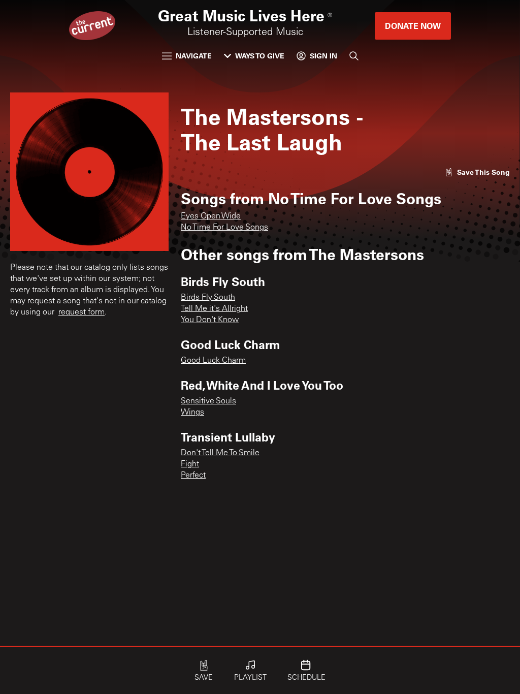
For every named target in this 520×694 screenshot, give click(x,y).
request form (81, 312)
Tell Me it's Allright (214, 309)
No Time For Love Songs (224, 228)
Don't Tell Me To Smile (220, 453)
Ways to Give (259, 55)
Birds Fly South (208, 298)
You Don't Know (210, 320)
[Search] (354, 55)
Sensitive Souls (208, 401)
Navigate (194, 55)
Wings (192, 412)
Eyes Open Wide (211, 216)
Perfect (193, 475)
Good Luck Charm (213, 361)
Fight (190, 464)
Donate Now (413, 25)
